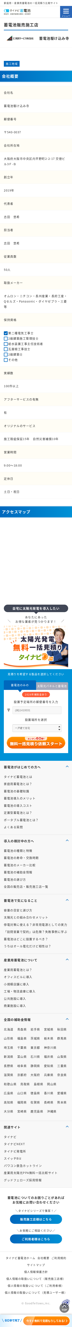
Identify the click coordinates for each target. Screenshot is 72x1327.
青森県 (22, 1029)
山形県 (8, 1038)
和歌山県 (10, 1084)
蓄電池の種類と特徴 (18, 851)
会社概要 (43, 1258)
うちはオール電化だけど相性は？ (27, 946)
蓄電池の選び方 (15, 879)
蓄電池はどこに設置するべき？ (26, 939)
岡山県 (52, 1084)
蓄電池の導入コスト (18, 805)
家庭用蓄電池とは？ (18, 784)
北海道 (8, 1029)
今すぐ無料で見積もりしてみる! (45, 1321)
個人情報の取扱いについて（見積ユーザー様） (36, 1292)
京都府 (22, 1075)
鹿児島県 (37, 1111)
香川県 (49, 1093)
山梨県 (62, 1056)
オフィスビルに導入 (18, 977)
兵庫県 (49, 1075)
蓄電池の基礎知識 (16, 791)
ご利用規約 (58, 1258)
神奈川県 (50, 1047)
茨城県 (35, 1038)
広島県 (8, 1093)
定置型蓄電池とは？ (18, 813)
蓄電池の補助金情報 (18, 872)
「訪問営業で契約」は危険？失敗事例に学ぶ (35, 932)
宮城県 (49, 1029)
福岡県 (22, 1102)
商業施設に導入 (15, 1006)
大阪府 (35, 1075)
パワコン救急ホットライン (23, 1166)
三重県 (62, 1066)
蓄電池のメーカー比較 (20, 865)
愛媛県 (62, 1093)
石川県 (35, 1056)
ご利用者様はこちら (36, 1239)
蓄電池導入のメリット (20, 798)
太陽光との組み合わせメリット (26, 917)
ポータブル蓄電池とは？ (21, 820)
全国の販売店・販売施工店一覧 (26, 886)
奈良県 (62, 1075)
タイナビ (10, 1137)
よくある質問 (13, 827)
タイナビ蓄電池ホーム (21, 1258)
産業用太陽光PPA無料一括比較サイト (31, 1173)
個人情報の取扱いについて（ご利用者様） (36, 1285)
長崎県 (49, 1102)
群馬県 (62, 1038)
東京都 (35, 1047)
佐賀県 (35, 1102)
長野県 (8, 1066)
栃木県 (49, 1038)
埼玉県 (8, 1047)
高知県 (8, 1102)
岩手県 (35, 1029)
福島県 (22, 1038)
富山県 (22, 1056)
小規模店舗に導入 (16, 984)
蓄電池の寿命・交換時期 (21, 858)
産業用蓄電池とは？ (18, 970)
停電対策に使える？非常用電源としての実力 (35, 925)
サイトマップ (36, 1265)
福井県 (49, 1056)
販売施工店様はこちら (36, 1219)
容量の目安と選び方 (18, 910)
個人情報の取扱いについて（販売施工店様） (36, 1279)
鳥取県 (25, 1084)
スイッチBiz (13, 1158)
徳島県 (35, 1093)
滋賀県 (8, 1075)
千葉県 (22, 1047)
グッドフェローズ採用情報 (23, 1180)
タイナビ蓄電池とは (18, 777)
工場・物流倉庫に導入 (20, 991)
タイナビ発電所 (15, 1151)
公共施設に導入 (15, 998)
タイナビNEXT (14, 1144)
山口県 (22, 1093)
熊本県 (62, 1102)
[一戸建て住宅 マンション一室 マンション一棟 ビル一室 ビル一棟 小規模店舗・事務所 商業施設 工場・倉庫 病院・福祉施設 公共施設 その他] (36, 728)
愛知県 (49, 1066)
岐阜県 (22, 1066)
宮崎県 (22, 1111)
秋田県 (62, 1029)
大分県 (8, 1111)
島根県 (38, 1084)
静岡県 (35, 1066)
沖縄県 (52, 1111)
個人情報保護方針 (36, 1272)
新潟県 (8, 1056)
